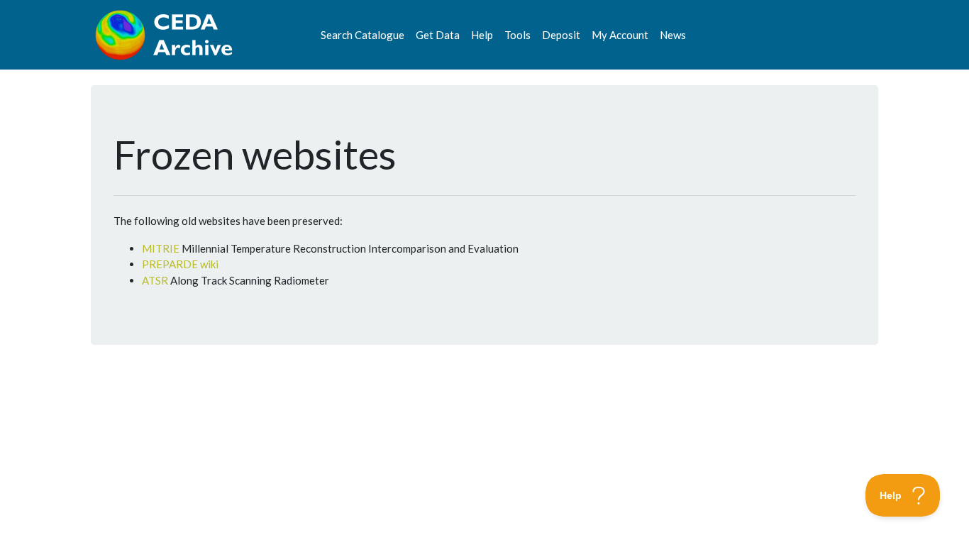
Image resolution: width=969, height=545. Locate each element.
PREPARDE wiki (180, 264)
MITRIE (160, 248)
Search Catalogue (362, 34)
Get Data (438, 34)
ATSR (155, 280)
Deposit (561, 34)
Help (482, 34)
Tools (517, 34)
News (673, 34)
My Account (620, 34)
